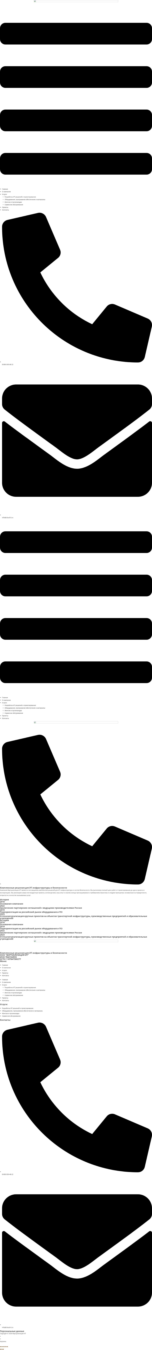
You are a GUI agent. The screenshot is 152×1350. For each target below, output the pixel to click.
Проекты (5, 207)
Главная (5, 189)
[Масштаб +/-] (1, 1346)
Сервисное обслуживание (14, 205)
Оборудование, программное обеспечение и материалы (25, 199)
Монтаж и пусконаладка (13, 202)
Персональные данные (12, 1331)
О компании (6, 192)
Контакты (5, 210)
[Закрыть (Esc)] (7, 1346)
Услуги (4, 194)
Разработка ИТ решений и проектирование (20, 197)
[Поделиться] (5, 1346)
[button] (76, 99)
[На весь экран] (3, 1346)
